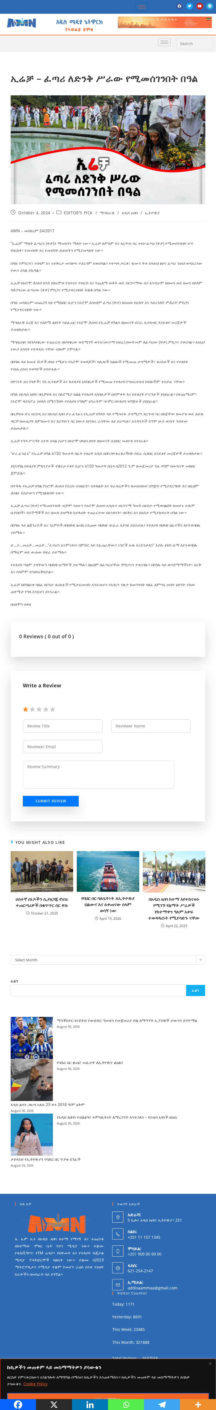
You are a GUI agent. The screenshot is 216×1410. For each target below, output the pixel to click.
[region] (108, 1384)
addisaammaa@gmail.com (152, 1288)
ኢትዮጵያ (152, 212)
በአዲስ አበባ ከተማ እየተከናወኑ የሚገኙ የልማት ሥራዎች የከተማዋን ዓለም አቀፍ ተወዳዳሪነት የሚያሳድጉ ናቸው (174, 908)
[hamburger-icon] (142, 7)
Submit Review (50, 801)
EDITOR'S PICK (78, 212)
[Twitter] (189, 6)
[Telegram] (209, 6)
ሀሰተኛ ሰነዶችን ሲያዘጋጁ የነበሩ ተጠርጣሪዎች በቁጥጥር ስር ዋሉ (41, 902)
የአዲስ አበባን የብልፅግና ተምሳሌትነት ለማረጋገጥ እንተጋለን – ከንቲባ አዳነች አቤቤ (117, 1117)
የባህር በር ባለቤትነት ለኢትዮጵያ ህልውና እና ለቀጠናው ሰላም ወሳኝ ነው (108, 904)
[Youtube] (199, 6)
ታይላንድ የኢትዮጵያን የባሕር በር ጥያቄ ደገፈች (45, 1159)
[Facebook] (179, 6)
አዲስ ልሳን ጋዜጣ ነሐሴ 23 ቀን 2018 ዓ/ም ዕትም (48, 1104)
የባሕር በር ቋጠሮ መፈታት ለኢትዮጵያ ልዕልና (90, 1062)
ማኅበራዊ (107, 212)
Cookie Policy (35, 1383)
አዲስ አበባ (130, 212)
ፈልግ (14, 980)
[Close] (210, 1363)
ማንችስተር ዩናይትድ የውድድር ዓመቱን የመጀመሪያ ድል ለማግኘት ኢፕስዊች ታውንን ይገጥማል (127, 1020)
